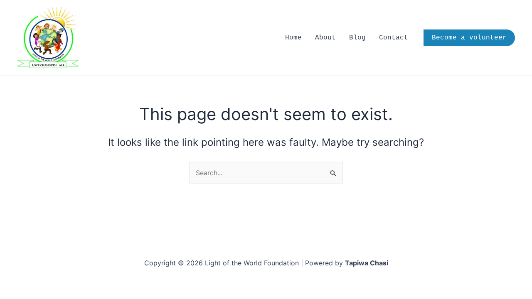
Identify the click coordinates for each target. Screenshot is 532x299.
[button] (469, 38)
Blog (357, 38)
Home (293, 38)
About (325, 38)
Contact (393, 38)
